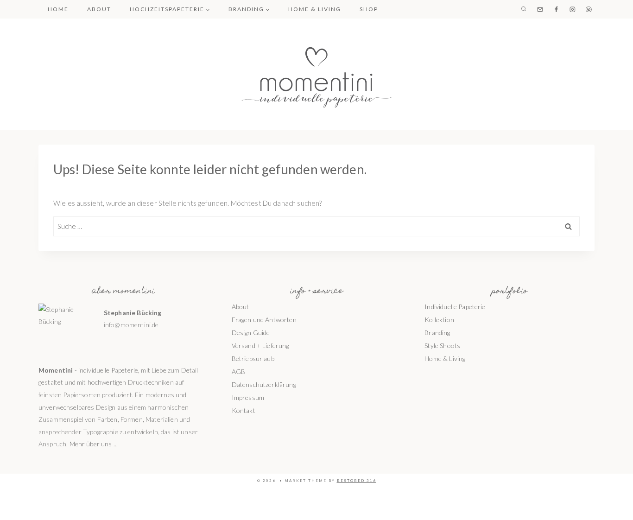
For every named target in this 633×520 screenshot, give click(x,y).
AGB (238, 371)
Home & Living (314, 9)
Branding (437, 332)
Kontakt (243, 410)
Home (58, 9)
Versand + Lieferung (260, 345)
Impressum (248, 397)
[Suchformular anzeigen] (523, 9)
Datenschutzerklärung (264, 384)
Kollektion (439, 319)
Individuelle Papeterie (454, 307)
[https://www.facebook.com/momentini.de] (556, 9)
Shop (369, 9)
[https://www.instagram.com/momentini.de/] (572, 9)
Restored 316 (356, 480)
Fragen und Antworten (264, 319)
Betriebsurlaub (253, 358)
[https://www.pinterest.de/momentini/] (589, 9)
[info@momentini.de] (540, 9)
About (99, 9)
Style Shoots (442, 345)
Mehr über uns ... (94, 444)
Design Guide (251, 332)
